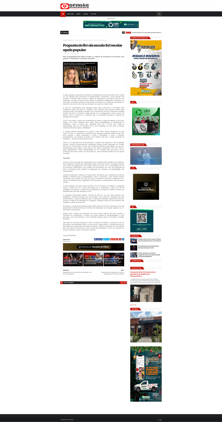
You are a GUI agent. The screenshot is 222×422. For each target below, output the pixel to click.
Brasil (78, 14)
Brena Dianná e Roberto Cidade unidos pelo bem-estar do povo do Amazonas (73, 261)
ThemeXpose (70, 419)
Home (65, 40)
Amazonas (70, 14)
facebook (123, 282)
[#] (158, 420)
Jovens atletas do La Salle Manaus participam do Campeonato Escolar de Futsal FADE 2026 (138, 32)
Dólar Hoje (133, 305)
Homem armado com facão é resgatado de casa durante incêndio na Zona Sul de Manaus (149, 254)
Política (70, 40)
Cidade (85, 14)
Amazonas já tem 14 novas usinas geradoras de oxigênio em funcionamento (143, 274)
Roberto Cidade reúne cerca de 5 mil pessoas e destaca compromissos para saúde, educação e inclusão (114, 261)
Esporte (108, 32)
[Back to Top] (161, 420)
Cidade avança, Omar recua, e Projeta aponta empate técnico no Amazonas (149, 240)
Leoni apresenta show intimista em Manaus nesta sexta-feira (148, 247)
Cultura (93, 14)
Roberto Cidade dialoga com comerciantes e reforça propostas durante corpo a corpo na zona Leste (93, 261)
